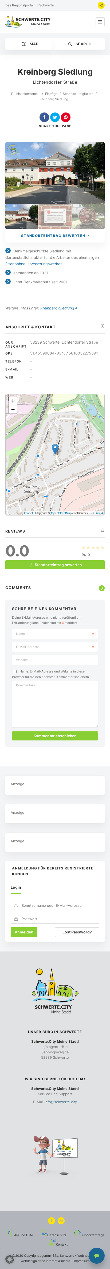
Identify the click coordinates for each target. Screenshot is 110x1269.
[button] (9, 1259)
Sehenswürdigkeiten (78, 94)
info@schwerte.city (61, 1102)
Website (22, 660)
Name (20, 634)
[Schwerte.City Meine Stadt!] (28, 22)
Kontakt (62, 1244)
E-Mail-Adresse (28, 647)
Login (16, 887)
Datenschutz (56, 1235)
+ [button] (13, 401)
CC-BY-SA (96, 513)
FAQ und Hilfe (23, 1235)
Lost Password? (77, 932)
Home (33, 94)
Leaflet (28, 513)
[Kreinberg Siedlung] (21, 216)
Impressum (81, 1261)
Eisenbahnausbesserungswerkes (33, 263)
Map (33, 44)
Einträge (51, 94)
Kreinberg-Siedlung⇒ (59, 308)
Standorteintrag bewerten (53, 235)
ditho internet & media (54, 1261)
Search (83, 44)
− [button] (13, 409)
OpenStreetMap (61, 513)
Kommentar (25, 685)
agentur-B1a (49, 1256)
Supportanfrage (92, 1235)
